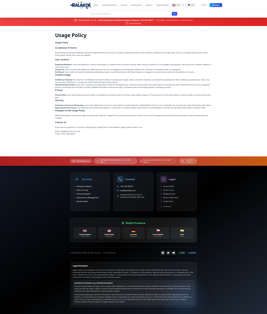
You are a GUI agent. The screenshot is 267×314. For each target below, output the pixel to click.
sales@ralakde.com (85, 20)
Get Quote (216, 5)
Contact (203, 5)
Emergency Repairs (84, 186)
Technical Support (83, 194)
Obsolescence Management (87, 197)
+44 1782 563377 (147, 20)
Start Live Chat (135, 23)
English (178, 5)
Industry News (82, 201)
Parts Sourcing (82, 190)
